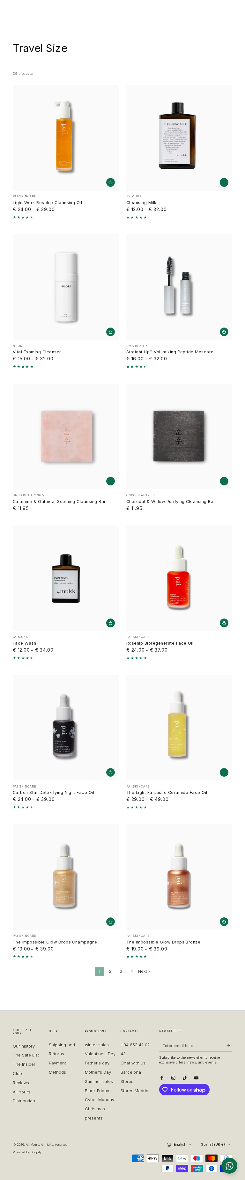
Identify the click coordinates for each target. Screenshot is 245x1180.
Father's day (97, 1063)
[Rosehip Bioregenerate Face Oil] (179, 578)
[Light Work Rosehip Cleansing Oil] (66, 138)
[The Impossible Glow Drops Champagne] (66, 877)
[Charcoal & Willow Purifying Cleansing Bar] (179, 436)
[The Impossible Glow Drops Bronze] (179, 877)
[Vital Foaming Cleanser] (66, 287)
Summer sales (99, 1081)
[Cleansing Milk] (179, 138)
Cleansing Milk (141, 202)
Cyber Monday (99, 1099)
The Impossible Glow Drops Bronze (163, 942)
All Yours (32, 1144)
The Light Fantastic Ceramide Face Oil (166, 792)
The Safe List (26, 1055)
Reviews (21, 1082)
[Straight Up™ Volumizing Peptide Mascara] (179, 287)
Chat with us (133, 1063)
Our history (24, 1046)
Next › (144, 971)
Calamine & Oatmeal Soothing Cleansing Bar (59, 501)
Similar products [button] (224, 182)
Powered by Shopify (27, 1152)
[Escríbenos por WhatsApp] (229, 1166)
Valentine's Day (100, 1053)
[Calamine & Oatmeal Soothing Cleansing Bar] (66, 436)
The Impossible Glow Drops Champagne (55, 942)
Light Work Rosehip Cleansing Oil (47, 202)
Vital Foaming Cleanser (37, 352)
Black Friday (97, 1090)
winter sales (97, 1044)
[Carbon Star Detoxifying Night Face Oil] (66, 728)
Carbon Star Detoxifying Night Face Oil (53, 792)
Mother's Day (98, 1072)
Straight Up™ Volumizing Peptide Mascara (170, 352)
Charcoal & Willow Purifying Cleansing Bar (170, 501)
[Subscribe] (229, 1045)
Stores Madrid (134, 1090)
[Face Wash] (66, 578)
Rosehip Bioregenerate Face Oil (159, 643)
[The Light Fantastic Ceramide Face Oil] (179, 728)
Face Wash (24, 643)
